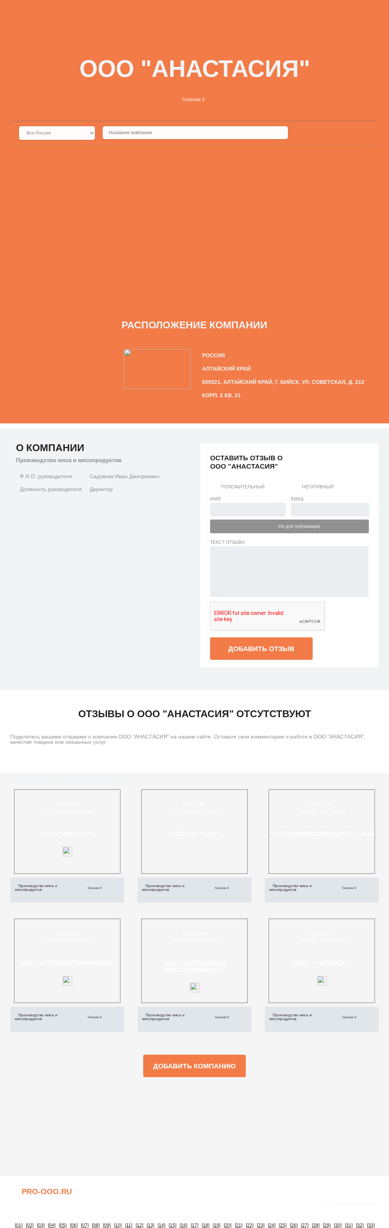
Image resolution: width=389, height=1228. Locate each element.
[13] (150, 1225)
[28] (315, 1225)
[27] (304, 1225)
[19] (216, 1225)
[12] (139, 1225)
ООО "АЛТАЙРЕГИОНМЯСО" (67, 963)
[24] (271, 1225)
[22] (249, 1225)
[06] (73, 1225)
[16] (183, 1225)
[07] (85, 1225)
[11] (128, 1225)
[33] (371, 1225)
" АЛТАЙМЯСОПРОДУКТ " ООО (322, 834)
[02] (29, 1225)
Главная (285, 1196)
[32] (360, 1225)
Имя (215, 499)
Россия (67, 805)
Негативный (318, 487)
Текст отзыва (227, 542)
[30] (338, 1225)
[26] (293, 1225)
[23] (260, 1225)
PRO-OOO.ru (47, 1191)
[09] (107, 1225)
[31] (349, 1225)
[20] (227, 1225)
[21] (238, 1225)
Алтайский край (67, 811)
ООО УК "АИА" (195, 834)
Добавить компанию (194, 1066)
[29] (326, 1225)
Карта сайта (362, 1196)
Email (298, 499)
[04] (51, 1225)
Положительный (243, 487)
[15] (172, 1225)
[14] (161, 1225)
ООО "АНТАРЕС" (322, 963)
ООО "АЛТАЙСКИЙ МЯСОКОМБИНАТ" (194, 966)
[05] (62, 1225)
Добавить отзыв (261, 649)
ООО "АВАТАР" (67, 834)
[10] (118, 1225)
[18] (205, 1225)
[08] (96, 1225)
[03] (40, 1225)
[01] (18, 1225)
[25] (282, 1225)
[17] (194, 1225)
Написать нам (321, 1196)
